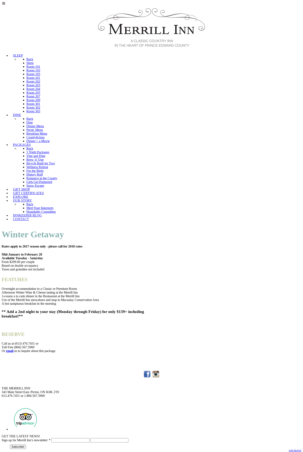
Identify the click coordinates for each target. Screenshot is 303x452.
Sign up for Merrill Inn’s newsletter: (26, 440)
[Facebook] (147, 377)
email (9, 351)
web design (295, 450)
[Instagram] (156, 377)
